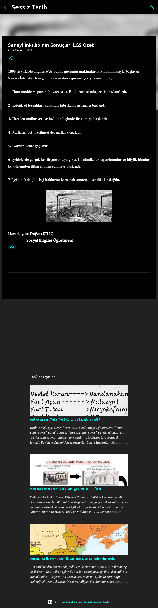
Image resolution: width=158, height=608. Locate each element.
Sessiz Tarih (29, 7)
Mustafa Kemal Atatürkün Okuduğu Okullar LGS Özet (65, 489)
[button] (10, 58)
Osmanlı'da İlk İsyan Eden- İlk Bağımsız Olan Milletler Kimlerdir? (72, 558)
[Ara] (52, 7)
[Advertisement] (79, 333)
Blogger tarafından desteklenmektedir (81, 602)
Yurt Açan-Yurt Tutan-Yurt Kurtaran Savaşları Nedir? (65, 419)
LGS (12, 246)
